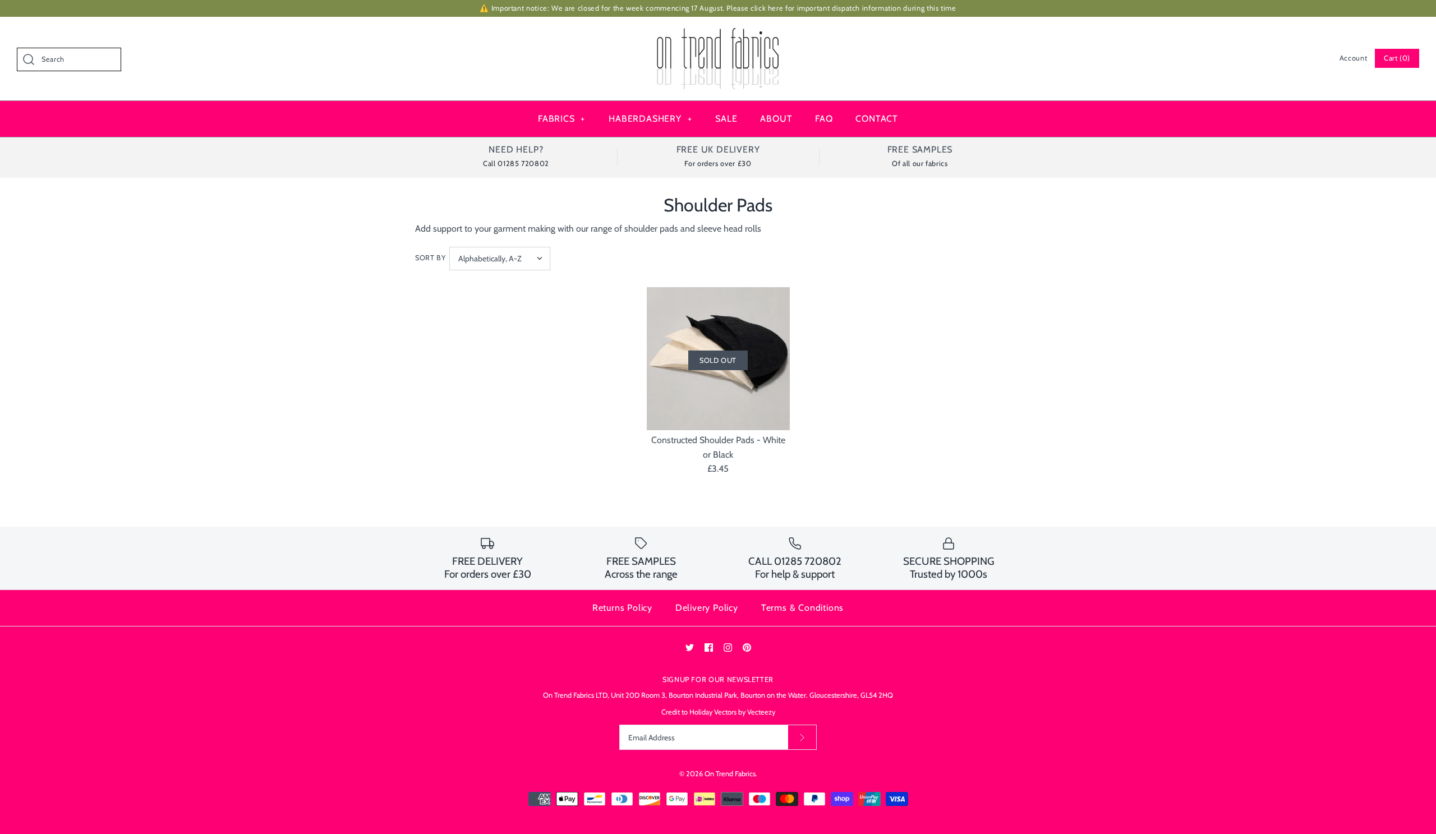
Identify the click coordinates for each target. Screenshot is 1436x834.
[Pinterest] (747, 647)
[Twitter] (689, 647)
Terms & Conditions (802, 607)
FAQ (823, 118)
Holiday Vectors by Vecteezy (732, 712)
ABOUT (776, 118)
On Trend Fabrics (730, 774)
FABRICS (561, 118)
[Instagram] (728, 647)
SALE (726, 118)
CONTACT (876, 118)
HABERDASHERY (650, 118)
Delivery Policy (706, 607)
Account (1353, 58)
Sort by (430, 258)
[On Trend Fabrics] (718, 35)
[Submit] (802, 737)
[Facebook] (709, 647)
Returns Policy (622, 607)
